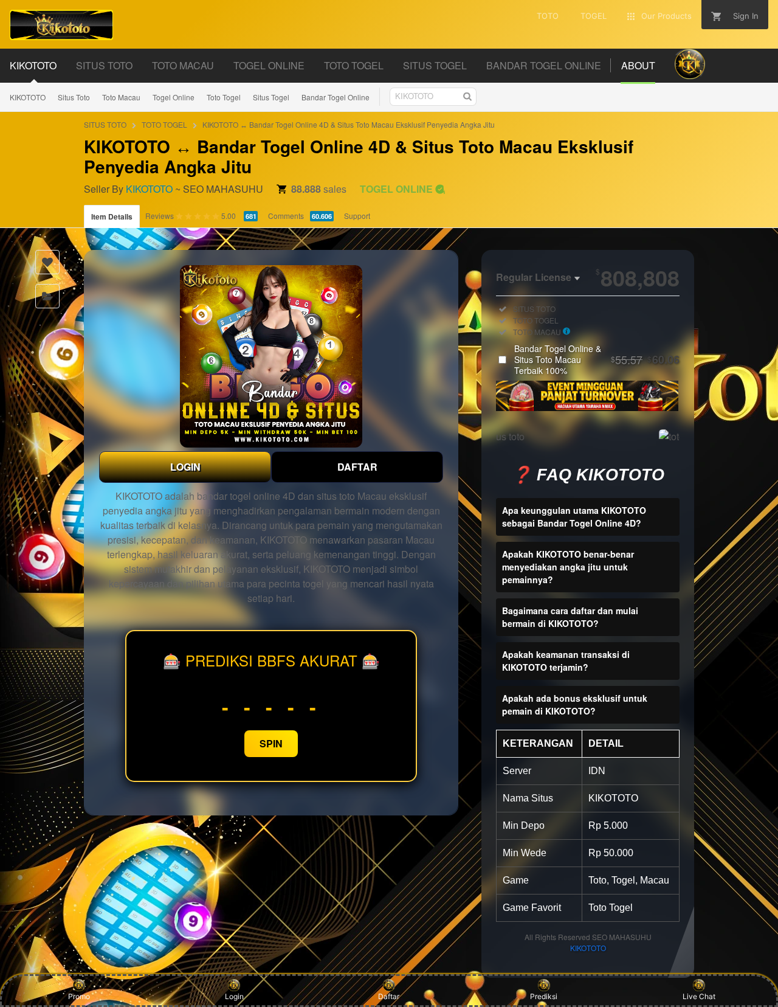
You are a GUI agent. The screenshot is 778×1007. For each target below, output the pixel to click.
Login (234, 996)
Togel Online (173, 97)
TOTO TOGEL (164, 124)
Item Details (112, 216)
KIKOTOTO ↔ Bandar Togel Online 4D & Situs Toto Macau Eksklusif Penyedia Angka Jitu (348, 124)
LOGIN (185, 467)
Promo (79, 996)
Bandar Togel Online (335, 97)
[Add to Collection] (47, 296)
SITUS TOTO (105, 124)
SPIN (271, 743)
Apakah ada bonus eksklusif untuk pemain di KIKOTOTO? (574, 704)
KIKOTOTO (28, 97)
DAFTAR (357, 467)
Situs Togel (271, 97)
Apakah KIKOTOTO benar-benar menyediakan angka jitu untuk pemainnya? (568, 567)
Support (357, 215)
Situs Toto (74, 97)
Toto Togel (224, 97)
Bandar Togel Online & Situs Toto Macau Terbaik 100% (597, 359)
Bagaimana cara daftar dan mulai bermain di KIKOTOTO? (570, 616)
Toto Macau (121, 97)
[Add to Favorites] (47, 262)
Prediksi (543, 996)
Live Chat (699, 996)
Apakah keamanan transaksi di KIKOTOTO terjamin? (566, 660)
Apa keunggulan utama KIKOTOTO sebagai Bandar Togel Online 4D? (574, 516)
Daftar (388, 996)
